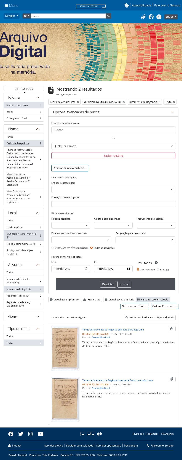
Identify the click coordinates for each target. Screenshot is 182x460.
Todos (10, 136)
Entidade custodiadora (63, 182)
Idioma (14, 97)
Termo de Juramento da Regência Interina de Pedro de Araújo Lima (117, 380)
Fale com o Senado (167, 5)
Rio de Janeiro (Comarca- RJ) (23, 244)
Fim (96, 262)
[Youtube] (39, 434)
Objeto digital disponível (107, 218)
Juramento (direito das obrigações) (23, 280)
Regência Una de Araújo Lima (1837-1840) (23, 304)
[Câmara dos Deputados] (82, 434)
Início (54, 262)
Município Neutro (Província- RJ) (23, 235)
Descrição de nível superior (65, 197)
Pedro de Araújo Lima (23, 144)
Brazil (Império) (23, 227)
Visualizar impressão (66, 299)
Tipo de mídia (19, 328)
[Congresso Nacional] (90, 434)
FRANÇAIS (167, 433)
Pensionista (131, 445)
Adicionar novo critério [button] (69, 168)
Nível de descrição (60, 218)
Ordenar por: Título (134, 306)
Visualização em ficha (121, 299)
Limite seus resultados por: (23, 88)
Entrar (170, 16)
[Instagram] (30, 434)
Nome (13, 129)
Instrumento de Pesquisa (150, 218)
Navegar (10, 15)
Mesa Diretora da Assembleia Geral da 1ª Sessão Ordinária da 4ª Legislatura (23, 197)
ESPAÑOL (152, 433)
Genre (13, 316)
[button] (127, 5)
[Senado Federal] (91, 6)
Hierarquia (93, 299)
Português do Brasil (23, 119)
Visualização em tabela (154, 299)
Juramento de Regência (23, 289)
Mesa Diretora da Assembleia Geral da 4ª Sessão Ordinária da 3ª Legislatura (23, 179)
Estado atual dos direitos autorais (69, 233)
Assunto (15, 264)
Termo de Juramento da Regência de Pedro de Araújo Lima (113, 329)
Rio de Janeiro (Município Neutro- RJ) (23, 252)
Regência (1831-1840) (23, 296)
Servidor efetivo (53, 445)
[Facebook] (12, 434)
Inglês (23, 112)
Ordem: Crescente (163, 306)
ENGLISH (138, 433)
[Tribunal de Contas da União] (99, 434)
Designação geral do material (131, 233)
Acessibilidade (141, 5)
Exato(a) (164, 269)
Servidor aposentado (108, 445)
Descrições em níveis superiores (71, 247)
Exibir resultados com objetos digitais (151, 317)
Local (12, 212)
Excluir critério (113, 156)
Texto (23, 343)
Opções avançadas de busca (76, 112)
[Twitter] (21, 434)
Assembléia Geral (101, 337)
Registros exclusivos (23, 105)
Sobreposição (147, 269)
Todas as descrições (104, 247)
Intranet (16, 445)
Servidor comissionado (79, 445)
